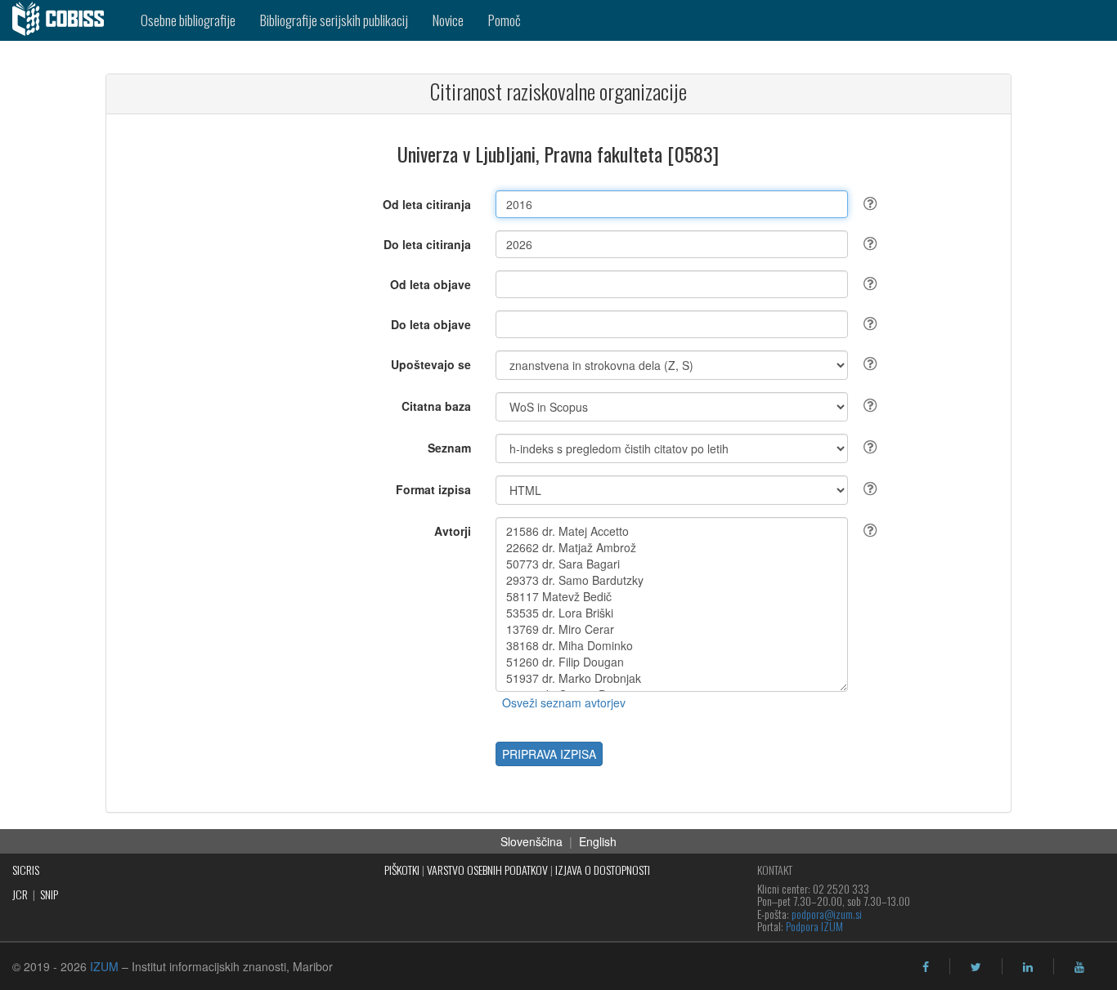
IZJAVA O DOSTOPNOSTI (602, 869)
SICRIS (25, 869)
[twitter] (976, 967)
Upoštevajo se (431, 364)
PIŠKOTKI (401, 869)
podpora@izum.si (827, 913)
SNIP (49, 894)
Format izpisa (433, 489)
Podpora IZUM (814, 925)
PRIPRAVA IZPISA (549, 754)
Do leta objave (431, 324)
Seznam (449, 447)
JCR (20, 894)
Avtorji (452, 531)
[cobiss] (64, 20)
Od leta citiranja (427, 204)
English (598, 841)
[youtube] (1079, 967)
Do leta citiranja (427, 244)
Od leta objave (430, 284)
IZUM (104, 966)
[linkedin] (1028, 967)
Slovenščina (531, 841)
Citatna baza (436, 406)
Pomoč (504, 20)
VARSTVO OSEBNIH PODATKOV (487, 869)
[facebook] (925, 967)
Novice (448, 20)
